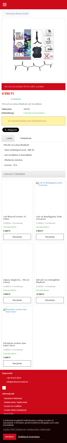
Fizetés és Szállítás (13, 406)
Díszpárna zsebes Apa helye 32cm (14, 344)
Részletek (17, 237)
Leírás (9, 138)
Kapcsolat (7, 373)
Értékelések (25, 138)
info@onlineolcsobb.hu (17, 382)
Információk (8, 394)
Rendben (9, 437)
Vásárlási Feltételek (13, 398)
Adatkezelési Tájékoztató (15, 402)
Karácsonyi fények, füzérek (16, 14)
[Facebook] (4, 387)
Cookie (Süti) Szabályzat (15, 410)
